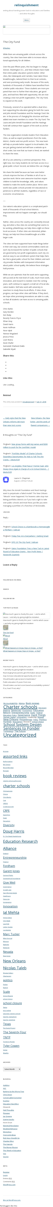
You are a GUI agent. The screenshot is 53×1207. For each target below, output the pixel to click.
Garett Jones (11, 871)
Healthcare (7, 896)
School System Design (22, 724)
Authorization (7, 761)
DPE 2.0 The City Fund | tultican (24, 542)
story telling (7, 1010)
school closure (12, 1003)
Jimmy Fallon (7, 918)
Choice (5, 794)
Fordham (9, 866)
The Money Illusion (10, 1147)
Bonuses (6, 771)
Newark (40, 717)
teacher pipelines (9, 1020)
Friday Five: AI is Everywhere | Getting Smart (29, 536)
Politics (43, 719)
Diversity (9, 825)
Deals (5, 818)
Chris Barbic (7, 797)
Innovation (22, 717)
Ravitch (5, 988)
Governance (24, 715)
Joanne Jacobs (8, 1119)
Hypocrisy (6, 899)
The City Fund (8, 632)
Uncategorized (28, 402)
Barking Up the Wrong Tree (13, 1091)
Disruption (6, 821)
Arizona (5, 751)
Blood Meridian (8, 768)
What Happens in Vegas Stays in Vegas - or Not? (22, 651)
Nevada (8, 952)
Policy (35, 719)
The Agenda (7, 1144)
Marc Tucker (11, 934)
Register (6, 1172)
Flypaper (6, 1113)
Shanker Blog (8, 1141)
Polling (5, 984)
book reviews (14, 775)
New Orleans (10, 719)
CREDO (5, 803)
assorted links (15, 756)
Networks (6, 948)
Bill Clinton (6, 764)
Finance (5, 862)
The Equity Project (9, 1028)
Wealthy (5, 1053)
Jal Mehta (11, 912)
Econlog (6, 1101)
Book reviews (32, 703)
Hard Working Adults (10, 893)
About (5, 639)
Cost (4, 800)
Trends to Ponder (9, 1042)
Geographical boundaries (11, 878)
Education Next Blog (11, 1104)
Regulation (18, 721)
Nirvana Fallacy (8, 973)
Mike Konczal (7, 938)
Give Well (9, 882)
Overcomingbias (9, 1135)
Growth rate (7, 890)
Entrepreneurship (20, 712)
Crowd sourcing (8, 807)
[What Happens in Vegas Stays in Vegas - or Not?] (23, 648)
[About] (6, 635)
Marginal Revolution (11, 1125)
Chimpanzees (7, 791)
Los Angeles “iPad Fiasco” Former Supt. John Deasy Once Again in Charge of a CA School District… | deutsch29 (26, 469)
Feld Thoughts (8, 1110)
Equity (32, 712)
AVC (4, 1088)
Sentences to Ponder (21, 728)
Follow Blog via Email (12, 580)
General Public (8, 875)
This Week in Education (12, 1150)
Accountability (10, 703)
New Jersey (6, 956)
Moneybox (7, 1132)
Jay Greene (7, 1116)
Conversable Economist (12, 1098)
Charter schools (20, 707)
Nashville (6, 945)
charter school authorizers (12, 781)
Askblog (6, 1085)
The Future (20, 731)
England (5, 853)
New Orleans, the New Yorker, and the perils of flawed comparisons (40, 422)
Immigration (7, 902)
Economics (27, 710)
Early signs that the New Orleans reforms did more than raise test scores (14, 422)
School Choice (38, 721)
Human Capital (9, 717)
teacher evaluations (9, 1017)
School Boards (8, 996)
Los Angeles (7, 930)
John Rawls (6, 921)
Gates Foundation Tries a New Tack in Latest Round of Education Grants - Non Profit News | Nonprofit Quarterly (26, 551)
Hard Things (38, 715)
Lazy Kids (6, 924)
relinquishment (26, 5)
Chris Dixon (7, 1094)
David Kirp (6, 815)
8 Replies (6, 48)
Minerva (6, 941)
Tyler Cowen (11, 1046)
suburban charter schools (11, 1014)
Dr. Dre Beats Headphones (12, 836)
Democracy (16, 710)
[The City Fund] (5, 629)
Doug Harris (13, 831)
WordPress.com (9, 1184)
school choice (7, 999)
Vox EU (5, 1157)
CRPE (6, 810)
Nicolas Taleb (14, 967)
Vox (4, 1153)
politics (7, 980)
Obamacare (7, 976)
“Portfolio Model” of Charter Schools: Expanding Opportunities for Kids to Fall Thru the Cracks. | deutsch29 (23, 456)
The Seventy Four (14, 1032)
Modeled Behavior (10, 1129)
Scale (6, 991)
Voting (5, 1050)
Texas (7, 1024)
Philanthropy (25, 719)
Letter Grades (7, 927)
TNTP (6, 1037)
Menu (27, 20)
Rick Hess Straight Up (11, 1138)
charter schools (16, 785)
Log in (5, 1175)
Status (5, 1007)
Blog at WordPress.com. (12, 1200)
